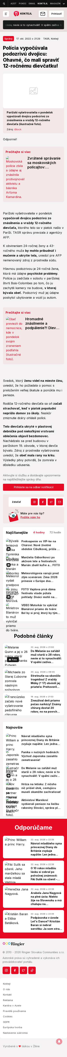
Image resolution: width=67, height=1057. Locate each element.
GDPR (6, 1021)
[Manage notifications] (59, 1041)
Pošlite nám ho (30, 517)
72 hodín (55, 532)
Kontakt (7, 994)
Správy (8, 38)
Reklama (8, 1000)
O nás (6, 989)
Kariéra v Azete (12, 1005)
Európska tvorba (12, 1027)
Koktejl (6, 983)
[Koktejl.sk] (22, 14)
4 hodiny (39, 532)
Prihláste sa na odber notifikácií (33, 487)
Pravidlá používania (14, 1011)
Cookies (7, 1016)
